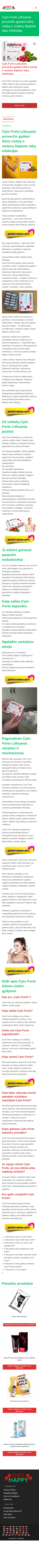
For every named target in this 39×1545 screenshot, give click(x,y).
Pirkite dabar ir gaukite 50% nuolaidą (19, 1367)
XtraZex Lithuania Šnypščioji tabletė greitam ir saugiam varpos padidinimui (19, 1445)
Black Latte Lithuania (19, 1316)
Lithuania (15, 437)
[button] (34, 43)
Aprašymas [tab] (8, 119)
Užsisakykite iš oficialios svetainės (19, 1324)
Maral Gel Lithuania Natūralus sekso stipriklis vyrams (19, 1359)
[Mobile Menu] (36, 8)
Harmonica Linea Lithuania (19, 1401)
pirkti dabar (19, 105)
